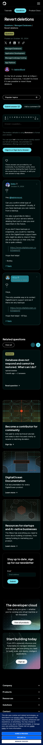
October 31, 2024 (17, 186)
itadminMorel (19, 69)
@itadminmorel (15, 197)
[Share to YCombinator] (19, 43)
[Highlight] (19, 117)
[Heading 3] (26, 117)
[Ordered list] (31, 117)
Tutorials (8, 10)
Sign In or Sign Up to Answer (17, 150)
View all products (21, 622)
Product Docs (34, 10)
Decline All (21, 737)
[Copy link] (23, 43)
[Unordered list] (28, 117)
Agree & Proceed (21, 733)
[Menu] (38, 3)
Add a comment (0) (32, 106)
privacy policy (19, 717)
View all (8, 345)
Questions (20, 10)
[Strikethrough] (12, 117)
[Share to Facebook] (10, 43)
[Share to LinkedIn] (14, 43)
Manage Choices (21, 741)
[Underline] (10, 117)
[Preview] (35, 119)
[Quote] (33, 117)
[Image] (17, 117)
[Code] (8, 119)
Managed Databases (23, 25)
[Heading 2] (24, 117)
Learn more (10, 492)
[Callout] (35, 117)
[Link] (15, 117)
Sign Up (8, 444)
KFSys (15, 277)
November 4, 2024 (20, 280)
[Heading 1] (21, 117)
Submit (13, 581)
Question (9, 34)
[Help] (37, 119)
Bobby (13, 184)
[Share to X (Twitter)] (5, 43)
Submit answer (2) (12, 106)
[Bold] (5, 117)
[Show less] (36, 184)
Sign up (21, 662)
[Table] (5, 119)
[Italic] (8, 117)
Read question (11, 385)
